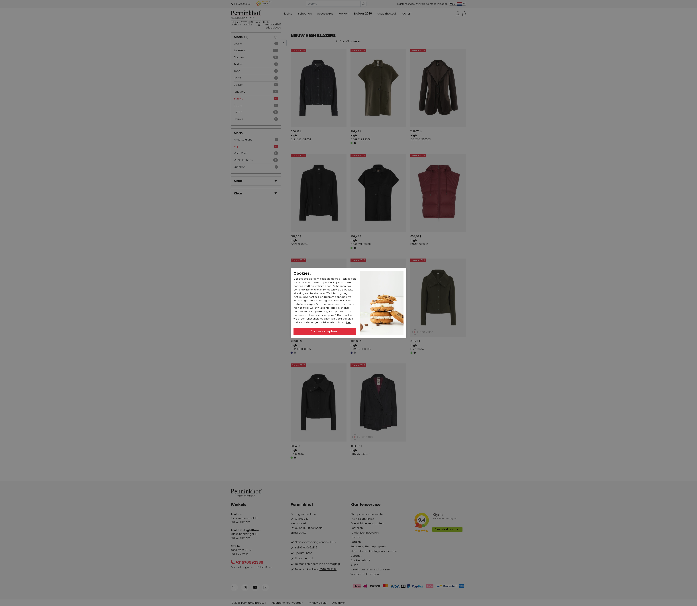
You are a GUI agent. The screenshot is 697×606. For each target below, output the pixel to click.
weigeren (329, 315)
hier (328, 308)
